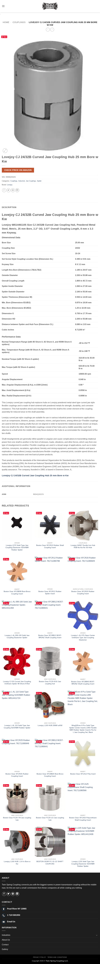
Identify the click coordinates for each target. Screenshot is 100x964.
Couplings (19, 22)
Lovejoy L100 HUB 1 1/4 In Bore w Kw (17, 862)
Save (5, 37)
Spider (39, 181)
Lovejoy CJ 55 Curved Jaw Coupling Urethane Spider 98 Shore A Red (17, 682)
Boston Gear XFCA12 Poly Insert (83, 774)
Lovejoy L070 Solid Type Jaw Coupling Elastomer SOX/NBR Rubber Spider (17, 547)
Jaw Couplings (31, 181)
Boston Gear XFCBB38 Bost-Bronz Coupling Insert (17, 592)
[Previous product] (52, 29)
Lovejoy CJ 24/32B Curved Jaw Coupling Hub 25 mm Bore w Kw (35, 475)
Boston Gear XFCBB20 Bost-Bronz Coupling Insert (50, 775)
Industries (6, 935)
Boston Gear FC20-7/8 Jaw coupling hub (17, 819)
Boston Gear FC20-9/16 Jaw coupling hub (50, 682)
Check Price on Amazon (18, 170)
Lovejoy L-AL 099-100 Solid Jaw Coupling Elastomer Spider (17, 636)
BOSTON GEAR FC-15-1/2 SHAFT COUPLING (49, 862)
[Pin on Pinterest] (13, 190)
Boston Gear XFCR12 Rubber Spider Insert (49, 592)
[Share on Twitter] (8, 190)
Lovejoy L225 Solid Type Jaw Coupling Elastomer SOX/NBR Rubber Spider (83, 863)
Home (6, 22)
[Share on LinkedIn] (17, 190)
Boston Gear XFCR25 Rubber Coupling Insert (17, 775)
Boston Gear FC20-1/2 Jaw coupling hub (50, 819)
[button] (3, 6)
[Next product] (48, 29)
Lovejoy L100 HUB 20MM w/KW (50, 725)
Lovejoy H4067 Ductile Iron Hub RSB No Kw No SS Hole (83, 546)
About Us (6, 940)
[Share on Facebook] (4, 190)
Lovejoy (9, 185)
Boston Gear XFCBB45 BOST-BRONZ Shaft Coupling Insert (83, 683)
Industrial (21, 181)
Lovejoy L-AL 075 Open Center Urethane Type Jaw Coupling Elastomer (83, 637)
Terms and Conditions (57, 957)
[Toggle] (96, 935)
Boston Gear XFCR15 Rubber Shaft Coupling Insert (50, 546)
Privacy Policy (39, 957)
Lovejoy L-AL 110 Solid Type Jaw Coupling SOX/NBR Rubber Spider (17, 726)
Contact (5, 945)
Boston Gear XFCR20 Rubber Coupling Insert (82, 592)
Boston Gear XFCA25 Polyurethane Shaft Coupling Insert (83, 819)
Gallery (5, 949)
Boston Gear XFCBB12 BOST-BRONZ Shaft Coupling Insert (50, 636)
